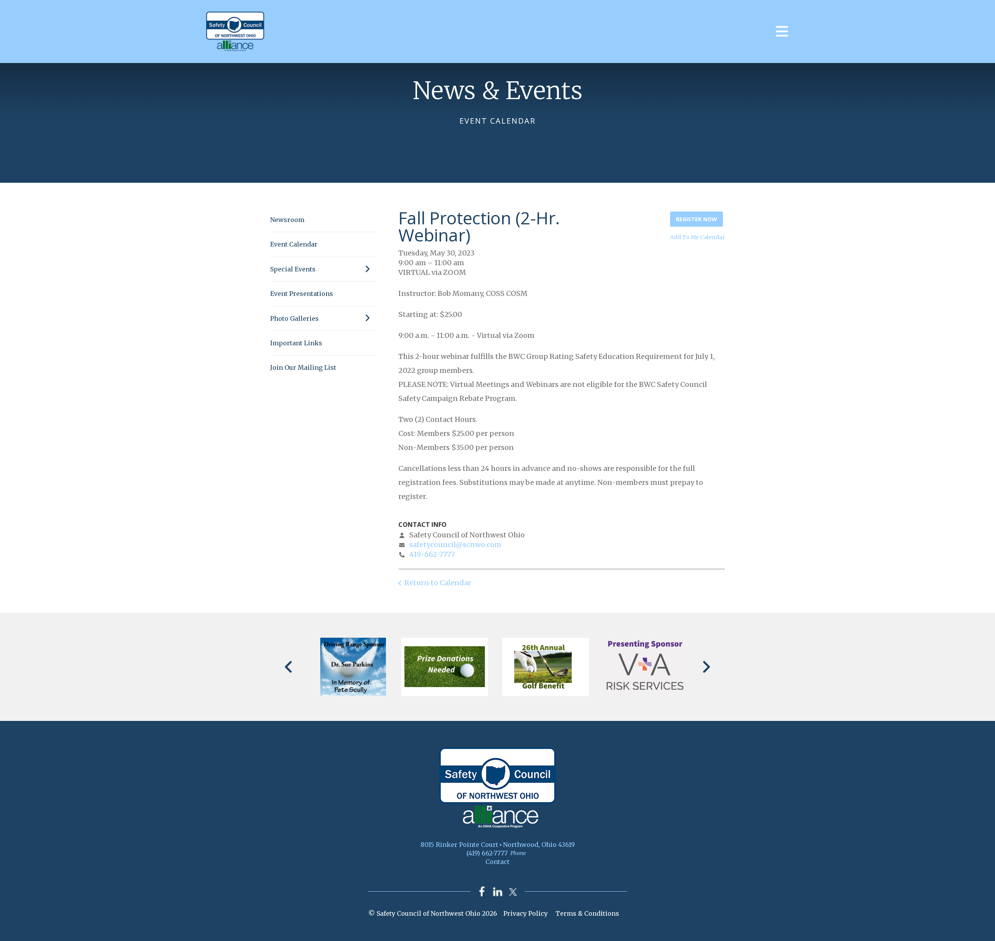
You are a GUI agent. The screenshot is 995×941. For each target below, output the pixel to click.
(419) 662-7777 (487, 853)
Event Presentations (301, 293)
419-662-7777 (432, 554)
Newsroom (287, 220)
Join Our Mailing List (303, 367)
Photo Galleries (294, 318)
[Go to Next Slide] (706, 667)
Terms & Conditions (587, 913)
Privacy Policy (525, 913)
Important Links (296, 343)
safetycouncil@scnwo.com (455, 544)
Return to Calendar (437, 582)
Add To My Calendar (697, 237)
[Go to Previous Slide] (289, 667)
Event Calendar (294, 244)
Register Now (696, 219)
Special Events (293, 269)
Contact (497, 862)
